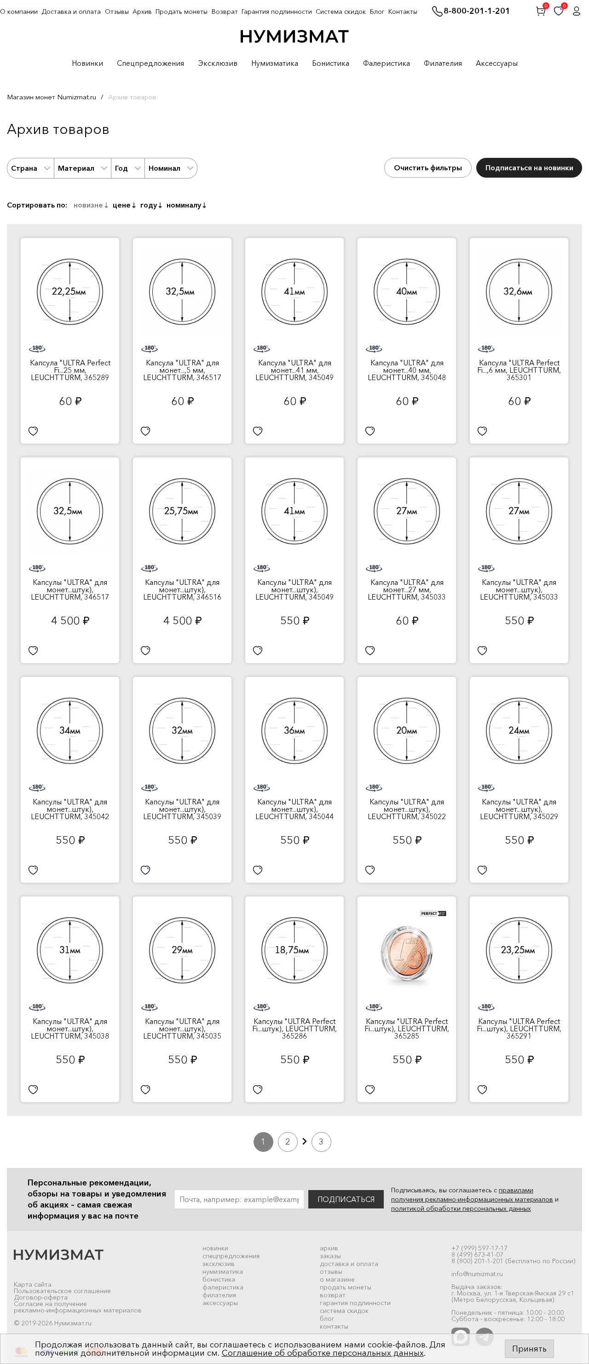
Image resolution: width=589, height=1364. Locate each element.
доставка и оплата (349, 1264)
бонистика (218, 1279)
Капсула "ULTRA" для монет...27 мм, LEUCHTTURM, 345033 (407, 589)
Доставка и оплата (71, 11)
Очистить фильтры (428, 167)
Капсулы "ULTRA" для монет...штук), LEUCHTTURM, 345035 (182, 1028)
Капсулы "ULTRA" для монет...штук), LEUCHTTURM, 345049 (294, 589)
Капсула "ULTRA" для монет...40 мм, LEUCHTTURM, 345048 (407, 370)
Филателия (443, 63)
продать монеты (345, 1287)
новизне (88, 204)
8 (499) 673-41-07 (477, 1254)
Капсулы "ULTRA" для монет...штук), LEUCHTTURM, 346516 (182, 589)
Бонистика (330, 63)
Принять (529, 1349)
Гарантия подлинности (277, 11)
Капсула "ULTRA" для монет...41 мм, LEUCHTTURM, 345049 (294, 370)
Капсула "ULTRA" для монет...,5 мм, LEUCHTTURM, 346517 (182, 370)
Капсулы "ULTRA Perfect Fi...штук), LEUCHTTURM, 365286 (294, 1028)
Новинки (87, 63)
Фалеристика (386, 63)
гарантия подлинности (355, 1303)
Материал (76, 168)
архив (329, 1248)
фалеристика (222, 1287)
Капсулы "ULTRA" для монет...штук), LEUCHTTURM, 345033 (519, 589)
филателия (219, 1295)
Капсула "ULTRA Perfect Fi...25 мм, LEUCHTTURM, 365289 (70, 370)
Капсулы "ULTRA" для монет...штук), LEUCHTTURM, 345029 (519, 809)
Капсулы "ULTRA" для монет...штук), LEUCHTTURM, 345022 (407, 809)
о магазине (337, 1279)
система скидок (344, 1310)
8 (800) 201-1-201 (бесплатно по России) (513, 1261)
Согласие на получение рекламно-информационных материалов (78, 1307)
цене (122, 204)
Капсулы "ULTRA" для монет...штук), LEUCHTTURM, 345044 (294, 809)
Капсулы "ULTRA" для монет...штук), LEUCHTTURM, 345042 (70, 809)
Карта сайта (33, 1284)
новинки (215, 1248)
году (148, 204)
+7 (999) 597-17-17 (479, 1248)
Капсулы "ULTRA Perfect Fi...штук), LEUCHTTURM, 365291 (519, 1028)
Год (121, 168)
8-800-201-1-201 (477, 11)
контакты (334, 1326)
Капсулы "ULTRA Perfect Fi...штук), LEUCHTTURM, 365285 (406, 1028)
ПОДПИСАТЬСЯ (346, 1199)
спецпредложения (231, 1256)
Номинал (164, 168)
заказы (330, 1256)
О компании (19, 11)
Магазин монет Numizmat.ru (51, 96)
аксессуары (220, 1303)
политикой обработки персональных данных (461, 1208)
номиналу (184, 204)
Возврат (225, 11)
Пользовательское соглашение (62, 1291)
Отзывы (117, 11)
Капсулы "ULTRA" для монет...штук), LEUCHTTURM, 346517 (70, 589)
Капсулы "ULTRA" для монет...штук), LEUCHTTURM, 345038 (70, 1028)
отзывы (331, 1271)
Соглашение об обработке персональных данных (323, 1353)
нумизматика (222, 1271)
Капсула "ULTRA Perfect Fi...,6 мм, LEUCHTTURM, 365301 (519, 370)
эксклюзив (218, 1264)
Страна (24, 168)
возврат (333, 1295)
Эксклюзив (217, 63)
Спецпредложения (150, 63)
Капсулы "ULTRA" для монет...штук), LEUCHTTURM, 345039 (182, 809)
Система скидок (341, 11)
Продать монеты (182, 11)
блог (327, 1318)
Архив (142, 11)
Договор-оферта (41, 1297)
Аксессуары (497, 63)
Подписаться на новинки (529, 167)
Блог (377, 11)
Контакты (402, 11)
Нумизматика (274, 63)
